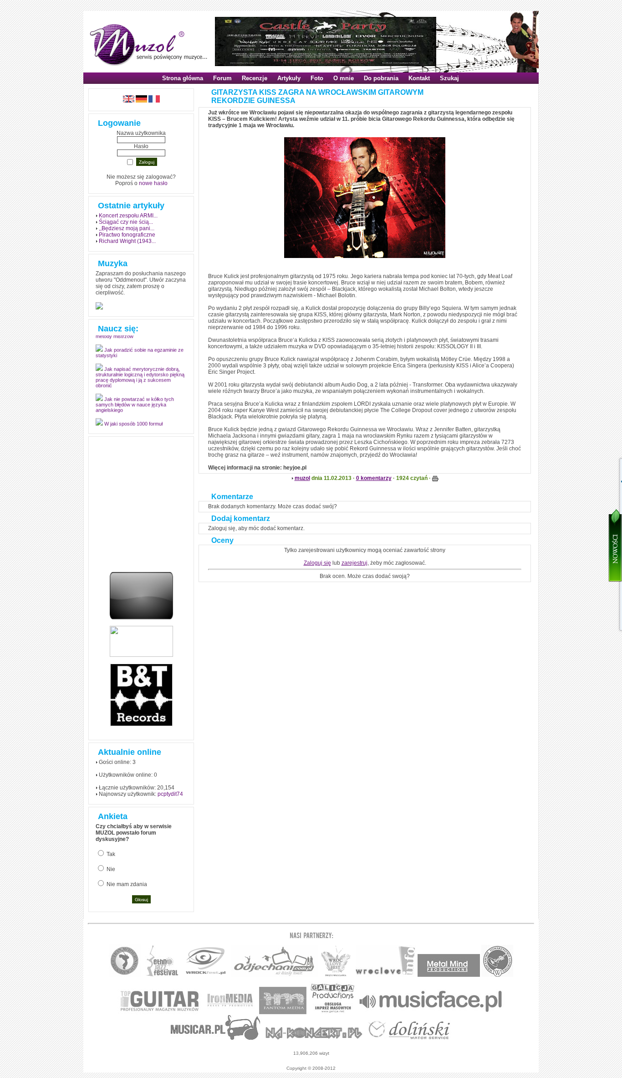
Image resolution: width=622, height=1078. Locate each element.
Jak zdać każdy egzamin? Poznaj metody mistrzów (137, 336)
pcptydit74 (170, 794)
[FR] (154, 101)
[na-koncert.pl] (313, 1038)
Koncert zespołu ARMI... (128, 215)
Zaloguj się (317, 563)
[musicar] (215, 1038)
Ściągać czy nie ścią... (126, 222)
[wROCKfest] (205, 975)
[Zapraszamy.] (336, 975)
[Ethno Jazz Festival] (162, 975)
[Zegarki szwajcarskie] (409, 1038)
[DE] (141, 101)
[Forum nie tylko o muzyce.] (274, 975)
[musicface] (431, 1012)
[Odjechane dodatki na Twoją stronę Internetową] (141, 617)
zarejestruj (354, 563)
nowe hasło (153, 183)
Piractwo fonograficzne (127, 235)
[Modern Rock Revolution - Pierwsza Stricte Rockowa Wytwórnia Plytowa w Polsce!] (125, 975)
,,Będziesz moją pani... (126, 228)
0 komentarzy (374, 478)
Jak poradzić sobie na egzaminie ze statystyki (140, 356)
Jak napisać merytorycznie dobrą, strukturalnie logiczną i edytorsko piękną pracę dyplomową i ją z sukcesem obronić (140, 381)
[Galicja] (332, 1012)
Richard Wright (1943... (127, 241)
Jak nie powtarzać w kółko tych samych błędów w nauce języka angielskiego (135, 408)
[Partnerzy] (386, 975)
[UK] (128, 101)
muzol (302, 478)
